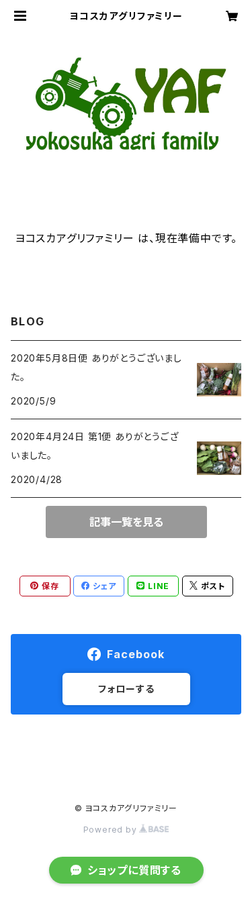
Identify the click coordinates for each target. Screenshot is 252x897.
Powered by (111, 830)
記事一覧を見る (126, 522)
